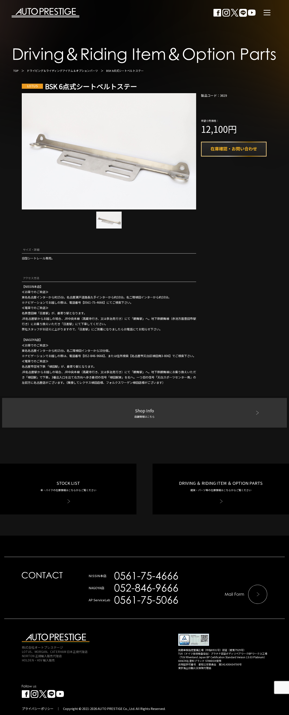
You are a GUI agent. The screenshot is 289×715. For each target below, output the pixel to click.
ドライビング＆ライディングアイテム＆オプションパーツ (62, 71)
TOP (16, 71)
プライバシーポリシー (38, 708)
